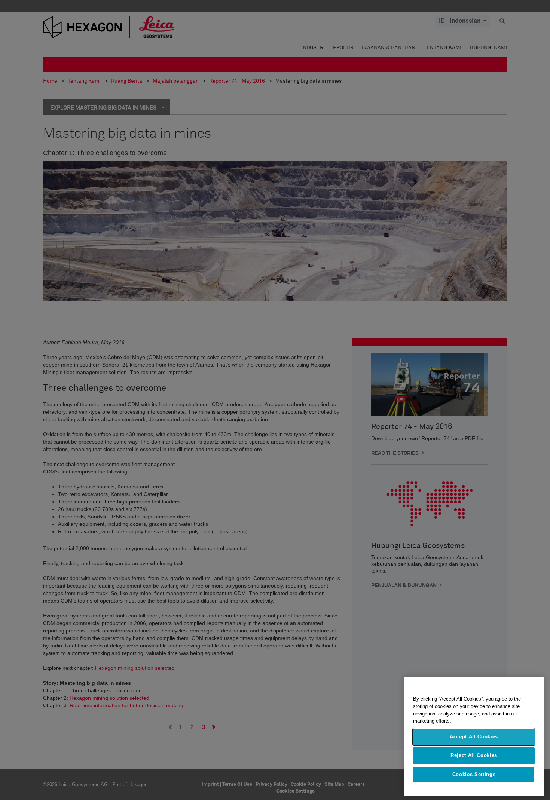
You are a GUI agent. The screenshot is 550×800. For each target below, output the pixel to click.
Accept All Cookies (474, 736)
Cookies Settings (474, 774)
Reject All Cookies (473, 755)
